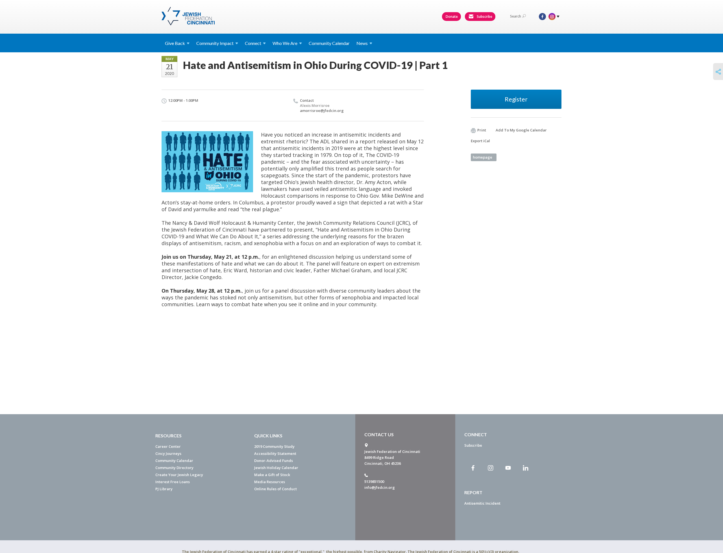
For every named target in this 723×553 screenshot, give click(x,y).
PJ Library (164, 488)
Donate (452, 16)
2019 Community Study (274, 446)
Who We (285, 43)
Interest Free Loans (172, 481)
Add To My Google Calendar (521, 130)
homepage (482, 157)
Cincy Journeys (168, 453)
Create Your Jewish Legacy (179, 474)
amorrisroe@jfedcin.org (322, 110)
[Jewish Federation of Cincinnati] (189, 16)
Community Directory (174, 467)
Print (481, 130)
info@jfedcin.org (379, 487)
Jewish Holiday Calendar (276, 467)
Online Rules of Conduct (275, 488)
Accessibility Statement (275, 453)
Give (175, 43)
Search (515, 16)
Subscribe (484, 16)
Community (215, 43)
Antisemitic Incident (482, 503)
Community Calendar (329, 43)
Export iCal (480, 140)
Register (516, 99)
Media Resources (269, 481)
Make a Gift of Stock (272, 474)
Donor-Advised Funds (273, 460)
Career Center (168, 446)
